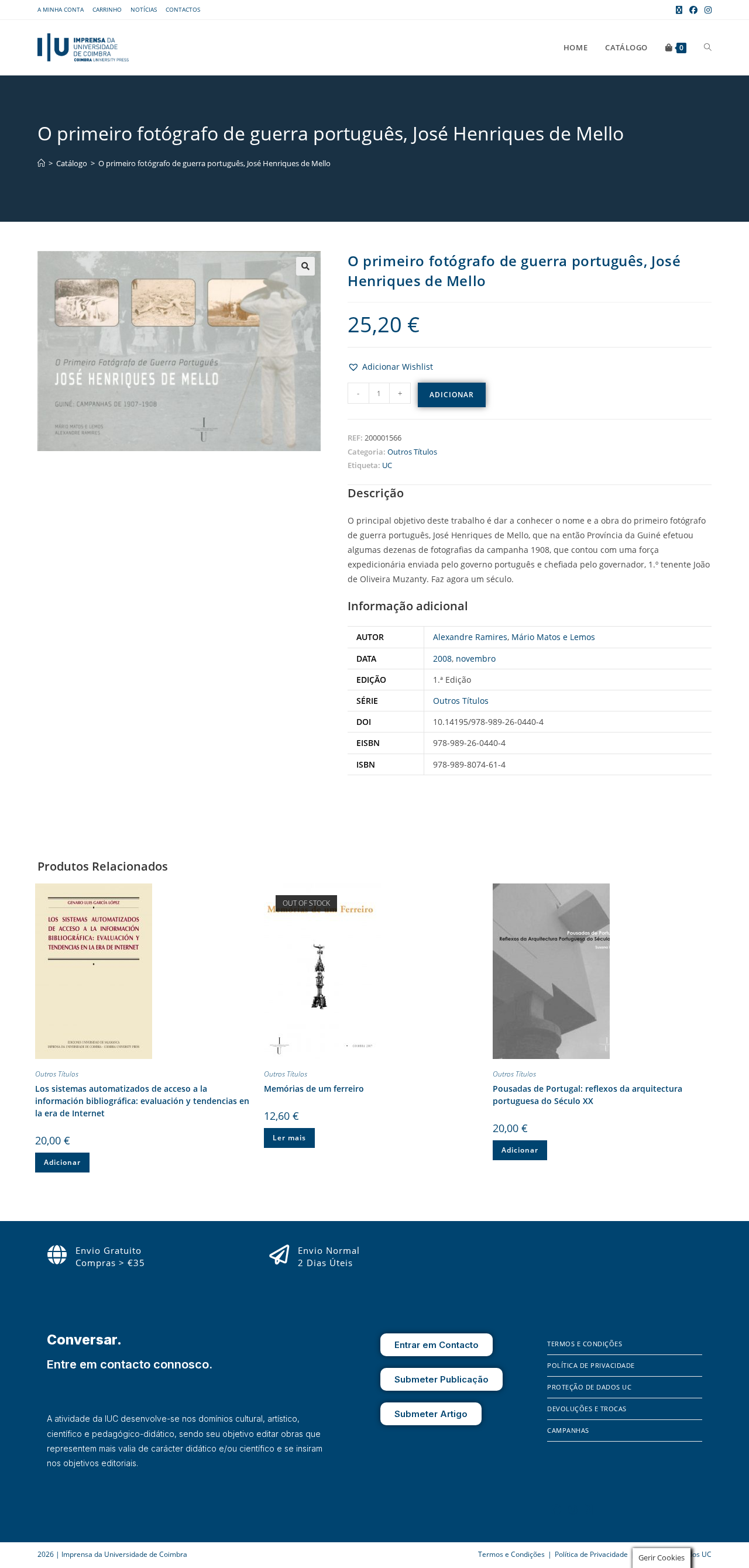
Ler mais (289, 1138)
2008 (442, 658)
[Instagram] (573, 1509)
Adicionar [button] (62, 1162)
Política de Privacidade (591, 1365)
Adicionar (452, 395)
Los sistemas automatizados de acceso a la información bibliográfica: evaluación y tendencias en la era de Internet (142, 1101)
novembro (476, 658)
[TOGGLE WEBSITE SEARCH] (707, 47)
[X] (589, 1509)
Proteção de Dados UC (589, 1387)
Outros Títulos (412, 451)
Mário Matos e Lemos (553, 636)
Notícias (143, 9)
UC (387, 465)
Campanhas (568, 1430)
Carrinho (107, 9)
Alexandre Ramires (470, 636)
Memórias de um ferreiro (314, 1088)
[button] (305, 266)
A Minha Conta (60, 9)
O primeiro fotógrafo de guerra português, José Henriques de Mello (214, 163)
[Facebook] (556, 1509)
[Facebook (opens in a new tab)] (693, 10)
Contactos (183, 9)
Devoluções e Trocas (587, 1408)
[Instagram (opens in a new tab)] (706, 10)
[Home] (41, 163)
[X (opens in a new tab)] (679, 10)
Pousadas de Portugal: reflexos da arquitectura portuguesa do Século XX (587, 1094)
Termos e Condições (584, 1343)
